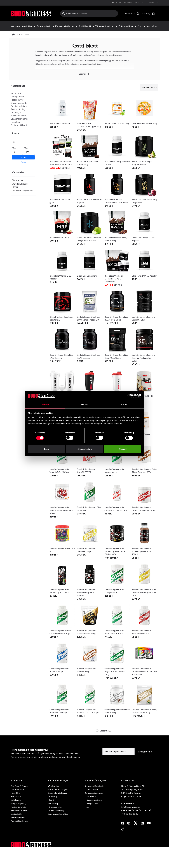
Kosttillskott (85, 26)
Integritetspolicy (72, 757)
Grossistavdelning (56, 810)
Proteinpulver (17, 100)
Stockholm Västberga (57, 793)
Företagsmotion (55, 807)
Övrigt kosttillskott (19, 125)
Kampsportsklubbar (64, 26)
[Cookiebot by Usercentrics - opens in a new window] (129, 396)
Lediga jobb (16, 814)
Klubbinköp (53, 803)
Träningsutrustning (104, 26)
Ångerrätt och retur (19, 821)
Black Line (16, 93)
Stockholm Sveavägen (57, 789)
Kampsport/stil (43, 26)
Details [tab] (84, 404)
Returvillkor (16, 796)
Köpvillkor (15, 793)
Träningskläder (125, 26)
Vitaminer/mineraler (20, 119)
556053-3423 (134, 796)
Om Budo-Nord (18, 789)
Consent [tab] (45, 404)
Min (14, 148)
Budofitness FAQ (18, 817)
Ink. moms (116, 3)
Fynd (139, 26)
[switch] (69, 438)
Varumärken (152, 26)
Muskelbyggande (19, 103)
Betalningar (16, 800)
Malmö (51, 800)
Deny (46, 449)
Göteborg (52, 796)
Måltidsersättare (18, 116)
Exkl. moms (127, 3)
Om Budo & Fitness (19, 786)
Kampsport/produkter (21, 26)
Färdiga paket (17, 97)
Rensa (23, 162)
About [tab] (124, 404)
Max (26, 148)
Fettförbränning (18, 109)
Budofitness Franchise (58, 814)
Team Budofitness (19, 810)
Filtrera (23, 157)
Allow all (122, 449)
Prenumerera (145, 751)
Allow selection (85, 449)
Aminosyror (16, 112)
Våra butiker (53, 786)
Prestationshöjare (19, 106)
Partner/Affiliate (18, 807)
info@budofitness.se (130, 807)
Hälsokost (15, 122)
